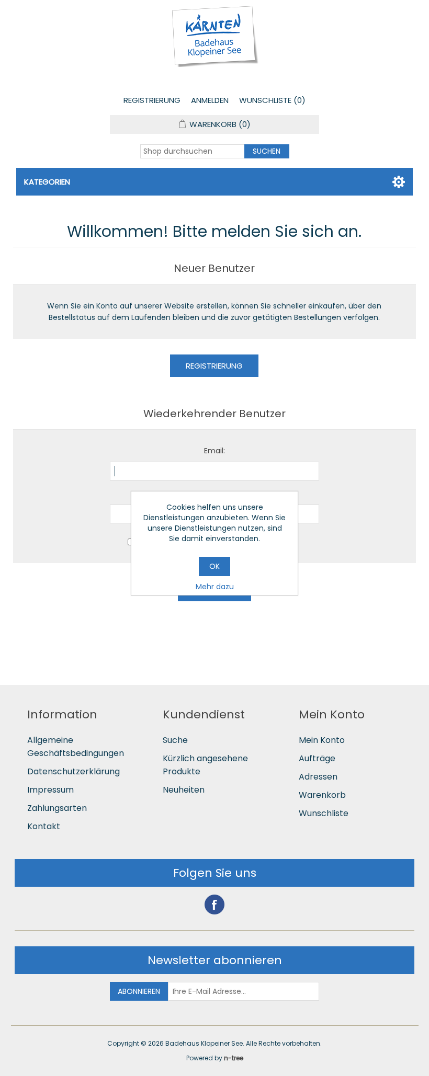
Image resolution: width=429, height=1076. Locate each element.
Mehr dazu (215, 586)
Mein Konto (322, 740)
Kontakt (43, 826)
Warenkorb (322, 795)
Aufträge (317, 758)
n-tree (233, 1058)
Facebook (214, 904)
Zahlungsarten (57, 808)
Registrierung (151, 100)
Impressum (50, 790)
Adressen (318, 777)
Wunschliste (323, 813)
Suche (175, 740)
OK (214, 566)
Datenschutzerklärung (73, 771)
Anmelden (210, 100)
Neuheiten (184, 790)
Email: (214, 450)
